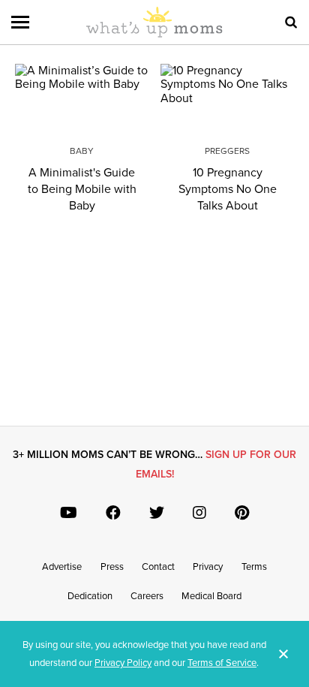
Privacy (208, 567)
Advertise (62, 567)
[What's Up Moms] (154, 35)
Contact (158, 567)
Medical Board (212, 596)
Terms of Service (222, 663)
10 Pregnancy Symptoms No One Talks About (227, 188)
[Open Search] (291, 22)
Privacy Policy (123, 663)
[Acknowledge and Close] (283, 654)
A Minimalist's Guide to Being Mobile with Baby (82, 188)
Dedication (90, 596)
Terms (254, 567)
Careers (147, 596)
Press (112, 567)
